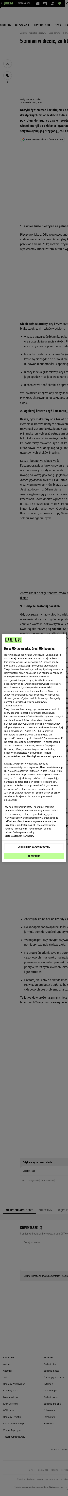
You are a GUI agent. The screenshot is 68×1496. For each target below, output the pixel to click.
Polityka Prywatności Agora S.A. (46, 756)
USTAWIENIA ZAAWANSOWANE (34, 847)
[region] (34, 748)
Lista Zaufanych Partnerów (19, 836)
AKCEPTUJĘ (34, 856)
